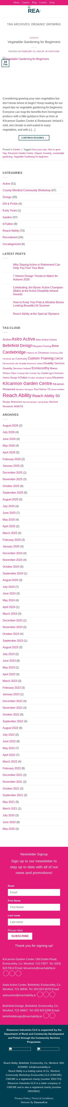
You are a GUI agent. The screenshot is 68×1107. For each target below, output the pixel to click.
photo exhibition (57, 389)
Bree (55, 346)
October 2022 (11, 714)
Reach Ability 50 (46, 396)
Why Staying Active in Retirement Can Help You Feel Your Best (36, 266)
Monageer (29, 389)
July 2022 (9, 734)
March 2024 (10, 613)
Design (7, 197)
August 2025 (10, 499)
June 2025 (9, 512)
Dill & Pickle (10, 203)
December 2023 (12, 620)
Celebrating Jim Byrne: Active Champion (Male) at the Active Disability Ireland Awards (38, 291)
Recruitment (10, 237)
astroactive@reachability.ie (19, 995)
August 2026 (10, 425)
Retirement (16, 402)
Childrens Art (31, 353)
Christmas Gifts (56, 353)
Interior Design (10, 378)
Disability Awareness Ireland (31, 363)
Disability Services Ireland (17, 368)
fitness (54, 368)
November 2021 (12, 781)
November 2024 (12, 559)
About (16, 2)
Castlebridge (14, 352)
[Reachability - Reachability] (34, 11)
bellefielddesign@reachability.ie (22, 1016)
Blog (34, 2)
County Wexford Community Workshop (27, 190)
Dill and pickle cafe (10, 363)
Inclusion (58, 373)
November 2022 (12, 707)
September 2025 (13, 492)
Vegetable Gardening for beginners (31, 156)
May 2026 (9, 445)
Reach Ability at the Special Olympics (36, 313)
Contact (43, 2)
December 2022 (12, 701)
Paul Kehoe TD (42, 389)
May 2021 (9, 801)
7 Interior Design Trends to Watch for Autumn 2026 (35, 277)
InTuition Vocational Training (40, 378)
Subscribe (20, 936)
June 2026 (9, 439)
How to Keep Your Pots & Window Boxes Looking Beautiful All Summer (38, 304)
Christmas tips (9, 359)
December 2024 (12, 553)
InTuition (8, 223)
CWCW (58, 358)
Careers (26, 2)
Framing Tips (35, 373)
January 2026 (11, 465)
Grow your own (39, 149)
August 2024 (10, 580)
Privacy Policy (22, 1098)
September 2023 (13, 640)
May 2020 (9, 828)
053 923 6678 (42, 989)
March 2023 (10, 680)
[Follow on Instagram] (12, 973)
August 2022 (10, 727)
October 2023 (11, 633)
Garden (34, 38)
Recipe (6, 401)
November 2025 (12, 479)
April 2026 (9, 452)
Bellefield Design (18, 345)
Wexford (53, 402)
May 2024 (9, 600)
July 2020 (9, 815)
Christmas (43, 352)
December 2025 (12, 472)
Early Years (10, 210)
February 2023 (12, 687)
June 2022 (9, 741)
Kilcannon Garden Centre (20, 153)
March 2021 (10, 808)
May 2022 (9, 748)
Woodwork (8, 406)
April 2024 (9, 607)
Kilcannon (57, 377)
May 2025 (9, 519)
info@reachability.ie (39, 1067)
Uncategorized (12, 244)
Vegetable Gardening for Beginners (34, 42)
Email (11, 885)
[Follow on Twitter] (18, 973)
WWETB (18, 406)
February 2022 (12, 768)
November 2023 (12, 627)
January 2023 (11, 694)
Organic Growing (43, 153)
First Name (14, 900)
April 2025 (9, 526)
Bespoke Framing (42, 346)
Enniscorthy (40, 368)
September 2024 (13, 573)
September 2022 (13, 721)
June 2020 (9, 822)
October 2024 (11, 566)
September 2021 (13, 795)
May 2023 (9, 667)
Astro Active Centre (46, 339)
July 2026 (9, 432)
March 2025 (10, 533)
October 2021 (11, 788)
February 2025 (12, 539)
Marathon (20, 389)
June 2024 (9, 593)
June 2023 (9, 660)
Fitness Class (10, 373)
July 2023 (9, 654)
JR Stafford (52, 51)
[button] (5, 11)
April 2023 (9, 674)
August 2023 (10, 647)
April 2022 (9, 754)
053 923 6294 (42, 1010)
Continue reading (34, 138)
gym (51, 373)
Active (6, 183)
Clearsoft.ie (40, 1102)
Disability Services (54, 363)
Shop (52, 2)
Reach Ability (11, 230)
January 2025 (11, 546)
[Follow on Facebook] (6, 973)
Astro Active (23, 338)
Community (21, 359)
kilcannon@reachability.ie (39, 968)
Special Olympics (30, 402)
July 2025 (9, 506)
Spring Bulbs (43, 402)
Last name (14, 915)
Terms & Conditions (42, 1098)
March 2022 (10, 761)
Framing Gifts (23, 373)
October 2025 (11, 486)
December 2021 (12, 774)
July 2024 (9, 586)
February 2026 (12, 459)
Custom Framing (41, 358)
